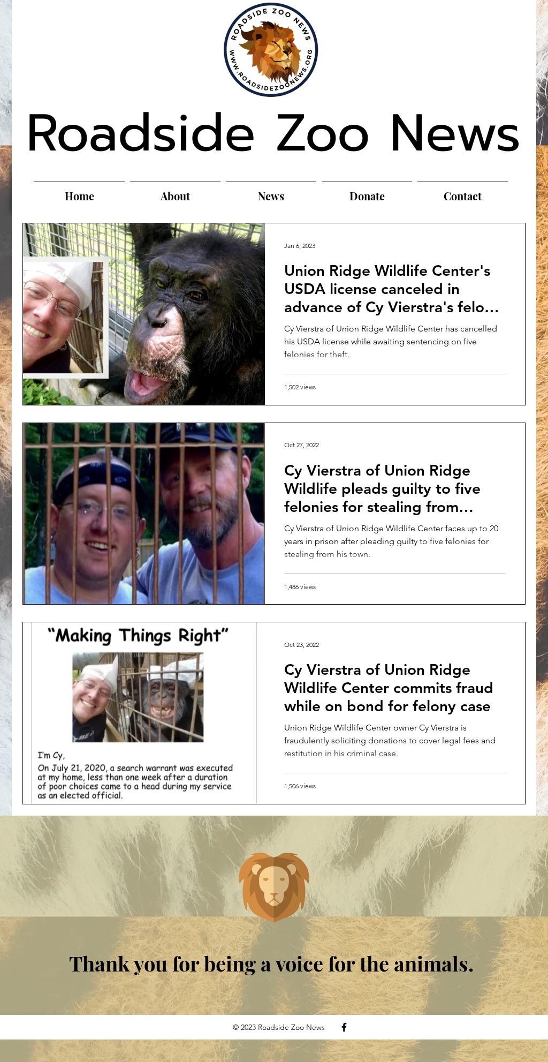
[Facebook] (344, 1027)
